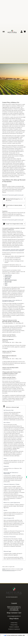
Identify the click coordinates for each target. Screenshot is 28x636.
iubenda (3, 568)
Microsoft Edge (8, 281)
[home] (12, 32)
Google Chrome (8, 275)
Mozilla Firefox (8, 276)
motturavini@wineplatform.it (14, 616)
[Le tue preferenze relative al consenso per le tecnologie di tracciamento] (26, 477)
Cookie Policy (14, 622)
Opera (6, 285)
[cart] (24, 32)
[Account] (21, 32)
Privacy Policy (14, 624)
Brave (6, 283)
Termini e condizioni (14, 626)
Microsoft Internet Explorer (11, 280)
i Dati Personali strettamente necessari (12, 569)
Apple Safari (7, 278)
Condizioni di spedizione (14, 629)
